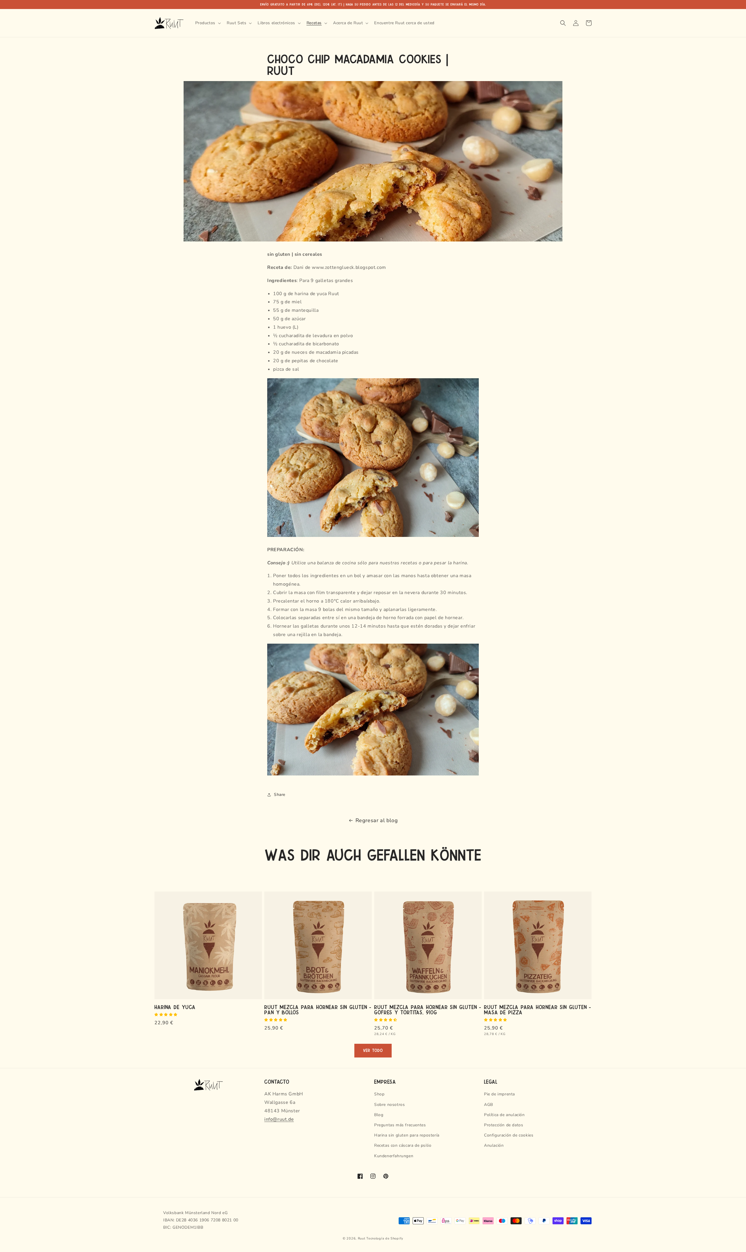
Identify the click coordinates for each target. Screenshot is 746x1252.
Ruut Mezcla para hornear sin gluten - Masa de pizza (537, 1009)
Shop (379, 1094)
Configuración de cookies (508, 1135)
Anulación (494, 1145)
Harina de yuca (175, 1006)
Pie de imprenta (499, 1094)
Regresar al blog (377, 820)
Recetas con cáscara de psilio (402, 1145)
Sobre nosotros (389, 1104)
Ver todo (373, 1051)
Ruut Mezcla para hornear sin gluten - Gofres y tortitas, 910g (427, 1009)
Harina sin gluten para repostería (406, 1135)
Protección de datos (503, 1125)
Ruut (361, 1238)
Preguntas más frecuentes (400, 1125)
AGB (488, 1104)
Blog (378, 1115)
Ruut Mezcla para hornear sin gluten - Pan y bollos (317, 1009)
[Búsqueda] (563, 23)
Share (279, 794)
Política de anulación (504, 1115)
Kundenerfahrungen (393, 1156)
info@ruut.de (279, 1119)
